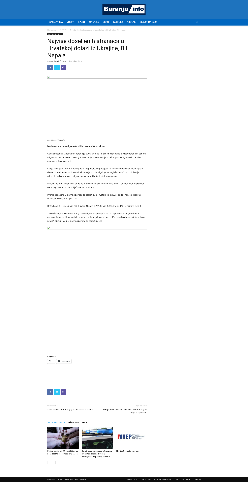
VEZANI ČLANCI (56, 422)
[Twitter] (57, 67)
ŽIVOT (106, 22)
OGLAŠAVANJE (145, 479)
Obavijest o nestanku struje (127, 451)
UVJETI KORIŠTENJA (182, 479)
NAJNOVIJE (63, 30)
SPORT (81, 22)
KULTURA (118, 22)
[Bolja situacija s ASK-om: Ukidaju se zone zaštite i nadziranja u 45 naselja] (63, 438)
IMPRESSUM (132, 479)
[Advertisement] (97, 371)
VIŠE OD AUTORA (77, 422)
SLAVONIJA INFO (148, 22)
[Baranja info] (124, 9)
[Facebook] (50, 67)
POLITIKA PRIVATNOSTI (163, 479)
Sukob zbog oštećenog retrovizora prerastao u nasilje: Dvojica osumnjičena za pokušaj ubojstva (97, 454)
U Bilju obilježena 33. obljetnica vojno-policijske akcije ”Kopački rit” (125, 411)
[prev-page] (49, 462)
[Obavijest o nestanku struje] (131, 438)
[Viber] (63, 67)
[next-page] (54, 462)
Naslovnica (51, 30)
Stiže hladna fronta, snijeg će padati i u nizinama (70, 409)
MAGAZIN (94, 22)
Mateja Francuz (60, 61)
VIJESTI (70, 22)
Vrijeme (131, 22)
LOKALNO (197, 479)
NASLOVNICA (56, 22)
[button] (197, 22)
